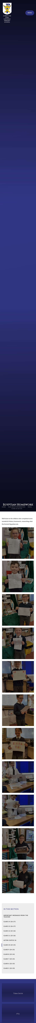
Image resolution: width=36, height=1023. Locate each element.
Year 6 (30, 507)
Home (4, 507)
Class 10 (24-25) (17, 508)
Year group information (16, 507)
